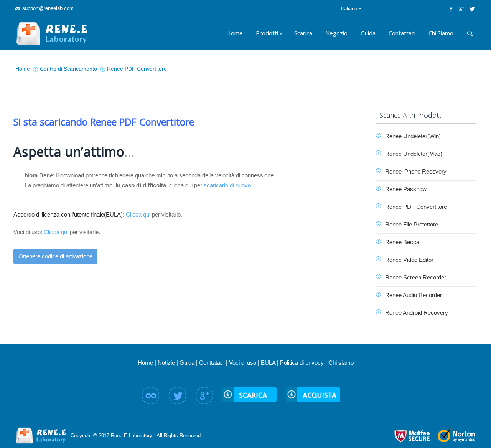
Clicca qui (138, 214)
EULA (268, 362)
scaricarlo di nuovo (227, 185)
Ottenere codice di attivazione (55, 256)
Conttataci (211, 362)
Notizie (166, 362)
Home (145, 362)
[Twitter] (471, 8)
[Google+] (460, 8)
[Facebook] (450, 8)
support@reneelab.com (48, 8)
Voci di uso (242, 362)
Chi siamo (341, 362)
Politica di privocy (302, 362)
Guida (187, 362)
